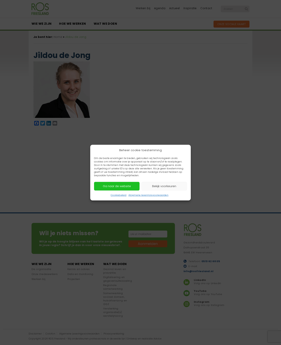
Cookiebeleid (119, 195)
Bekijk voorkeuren (164, 186)
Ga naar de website (117, 186)
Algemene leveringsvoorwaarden (148, 195)
